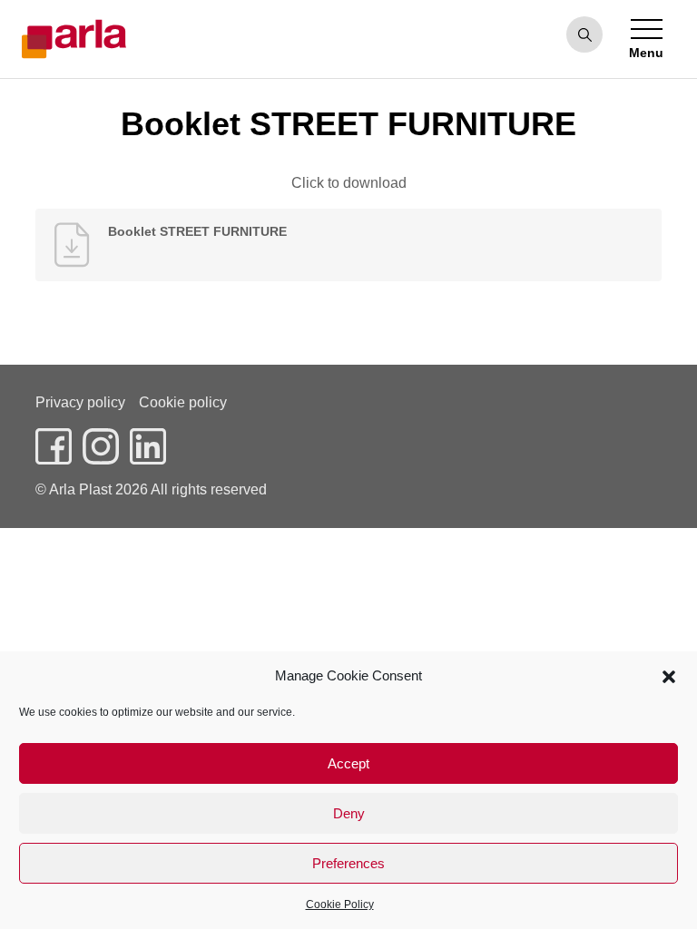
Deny (349, 813)
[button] (669, 676)
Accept (348, 763)
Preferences (348, 863)
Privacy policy (80, 402)
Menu (646, 52)
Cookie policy (183, 402)
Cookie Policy (340, 904)
